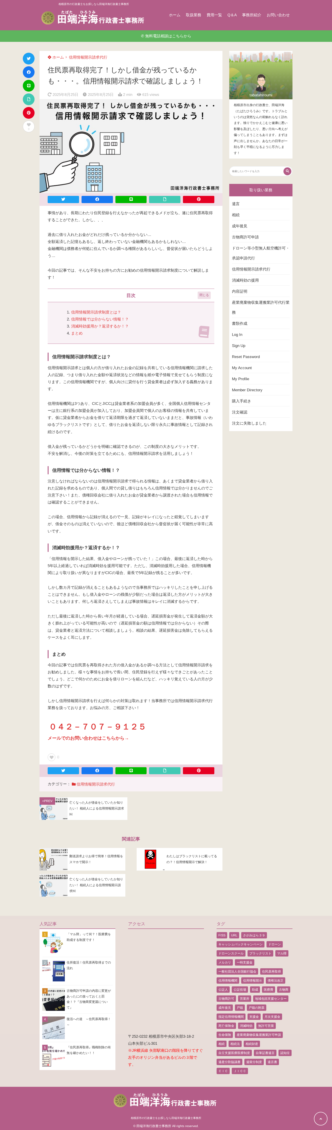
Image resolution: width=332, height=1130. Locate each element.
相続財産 (251, 1044)
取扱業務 (193, 15)
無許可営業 (266, 1026)
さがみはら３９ (254, 935)
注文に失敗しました (249, 423)
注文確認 (239, 412)
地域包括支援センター (271, 998)
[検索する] (287, 171)
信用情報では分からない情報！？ (100, 319)
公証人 (223, 989)
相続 (236, 215)
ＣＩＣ (223, 1071)
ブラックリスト (260, 953)
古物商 (283, 989)
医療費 (268, 989)
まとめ (77, 333)
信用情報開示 (252, 980)
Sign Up (238, 346)
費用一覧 (214, 15)
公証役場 (240, 989)
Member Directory (247, 390)
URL (234, 935)
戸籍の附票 (256, 1007)
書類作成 (239, 323)
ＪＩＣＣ (240, 1071)
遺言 (236, 204)
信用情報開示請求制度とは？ (96, 312)
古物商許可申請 (245, 237)
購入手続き (241, 401)
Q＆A (232, 15)
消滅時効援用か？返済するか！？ (100, 326)
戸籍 (240, 1007)
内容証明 (239, 291)
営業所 (244, 998)
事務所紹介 (251, 15)
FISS (221, 935)
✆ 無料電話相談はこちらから (166, 36)
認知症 (285, 1053)
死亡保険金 (226, 1026)
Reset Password (246, 357)
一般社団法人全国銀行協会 (237, 971)
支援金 (254, 1016)
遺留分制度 (254, 1062)
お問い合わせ (278, 15)
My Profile (240, 379)
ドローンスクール (231, 953)
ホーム (174, 15)
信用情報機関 (227, 980)
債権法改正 (275, 980)
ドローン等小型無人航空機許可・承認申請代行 (261, 253)
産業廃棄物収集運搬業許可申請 (259, 1035)
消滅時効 (246, 1026)
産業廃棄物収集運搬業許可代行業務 (261, 307)
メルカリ (224, 962)
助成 (255, 989)
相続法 (235, 1044)
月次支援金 (272, 1016)
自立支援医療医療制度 (234, 1053)
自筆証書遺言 (265, 1053)
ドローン (274, 944)
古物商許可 (226, 998)
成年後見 (239, 226)
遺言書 (272, 1062)
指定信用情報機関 (231, 1016)
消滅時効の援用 (245, 280)
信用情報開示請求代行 (88, 57)
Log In (237, 334)
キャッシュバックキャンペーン (240, 944)
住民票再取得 (271, 971)
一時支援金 (245, 962)
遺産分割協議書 (229, 1062)
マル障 (282, 953)
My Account (242, 368)
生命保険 (224, 1035)
